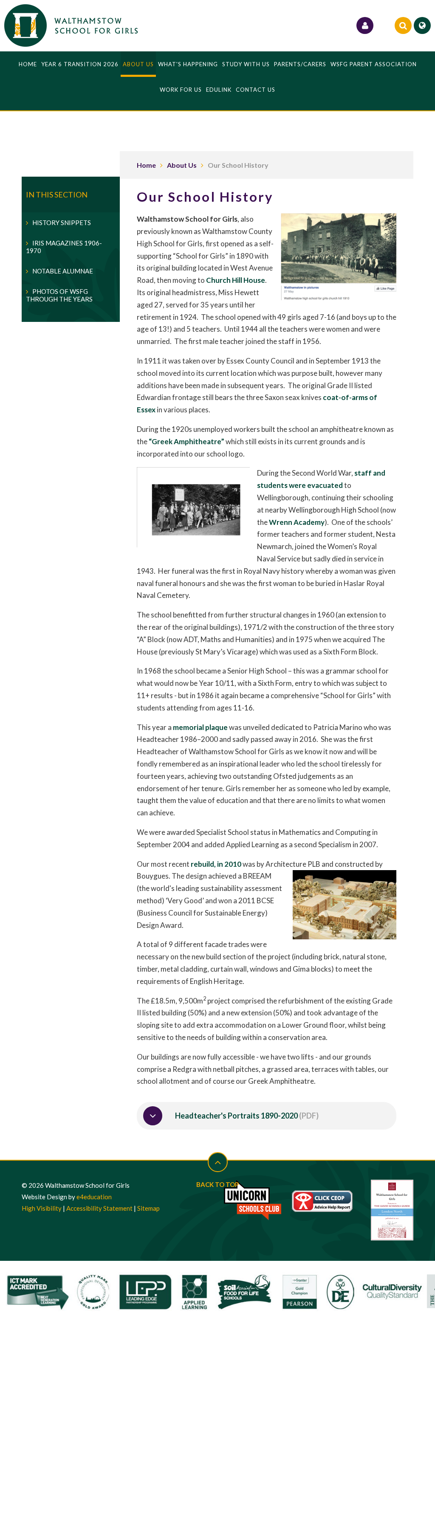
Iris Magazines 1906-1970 (64, 246)
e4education (94, 1197)
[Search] (403, 25)
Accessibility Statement (99, 1208)
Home (146, 165)
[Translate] (422, 25)
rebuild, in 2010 (216, 864)
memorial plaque (200, 727)
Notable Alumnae (62, 271)
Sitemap (148, 1208)
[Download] (152, 1115)
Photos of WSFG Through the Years (59, 295)
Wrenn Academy (297, 522)
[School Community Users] (364, 25)
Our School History (238, 165)
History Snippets (61, 222)
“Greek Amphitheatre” (186, 441)
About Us (182, 165)
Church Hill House (235, 280)
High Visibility (42, 1208)
